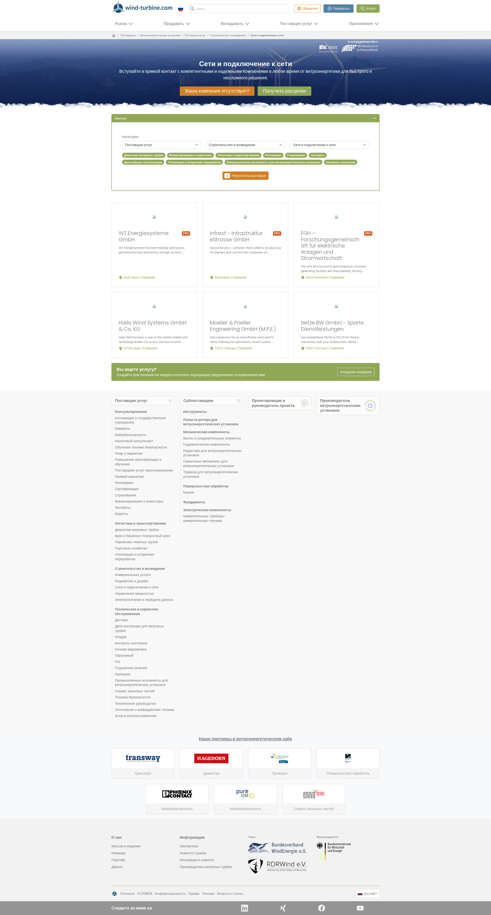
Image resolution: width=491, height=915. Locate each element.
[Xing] (283, 908)
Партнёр (118, 860)
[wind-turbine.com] (113, 35)
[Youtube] (360, 908)
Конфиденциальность (170, 893)
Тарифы (194, 893)
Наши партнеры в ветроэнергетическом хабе (245, 739)
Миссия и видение (126, 846)
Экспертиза (189, 846)
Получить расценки (284, 91)
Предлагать (341, 8)
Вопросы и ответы (230, 893)
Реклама (208, 893)
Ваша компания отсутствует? (217, 91)
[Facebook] (321, 908)
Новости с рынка (193, 853)
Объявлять (310, 8)
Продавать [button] (173, 23)
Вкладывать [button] (232, 23)
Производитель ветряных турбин (206, 867)
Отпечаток (127, 893)
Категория (130, 137)
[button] (180, 8)
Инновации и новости (197, 860)
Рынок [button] (121, 23)
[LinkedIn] (244, 908)
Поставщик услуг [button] (296, 23)
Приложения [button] (361, 23)
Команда (118, 853)
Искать (371, 8)
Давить (117, 867)
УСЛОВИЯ (144, 893)
